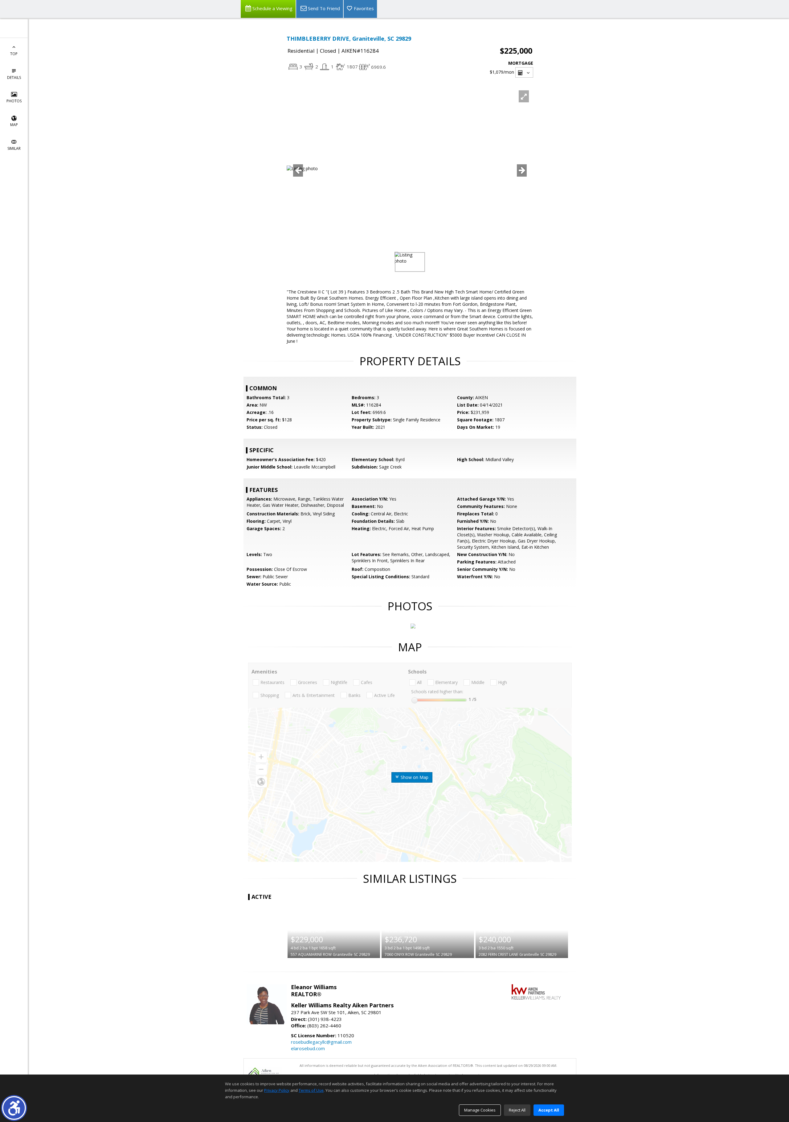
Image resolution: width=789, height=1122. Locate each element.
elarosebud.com (308, 1048)
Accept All (548, 1110)
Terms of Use (311, 1090)
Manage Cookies (480, 1110)
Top (14, 53)
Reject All (517, 1110)
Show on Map (413, 777)
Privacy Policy (276, 1090)
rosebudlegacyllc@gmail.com (321, 1042)
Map (14, 124)
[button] (14, 1108)
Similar (14, 148)
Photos (14, 101)
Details (14, 77)
